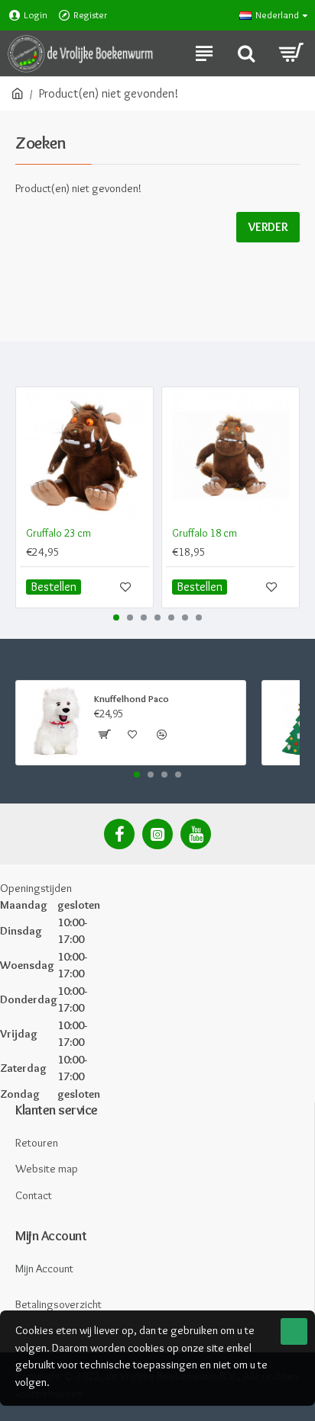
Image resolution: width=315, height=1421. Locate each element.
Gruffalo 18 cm (204, 533)
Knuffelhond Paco (131, 698)
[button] (116, 617)
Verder (267, 227)
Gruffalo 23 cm (58, 533)
